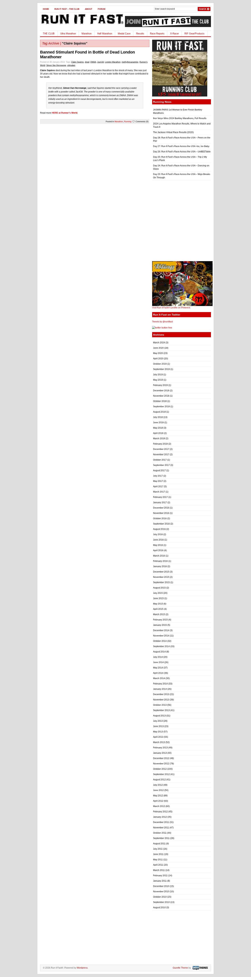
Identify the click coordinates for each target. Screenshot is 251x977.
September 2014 (161, 646)
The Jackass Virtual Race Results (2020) (173, 132)
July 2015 (158, 593)
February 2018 (160, 444)
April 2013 (158, 737)
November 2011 (161, 827)
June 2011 (158, 854)
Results (140, 33)
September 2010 (161, 902)
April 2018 (158, 433)
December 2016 (161, 508)
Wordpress (82, 968)
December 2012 (161, 758)
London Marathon (113, 62)
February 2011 (160, 875)
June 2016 (158, 539)
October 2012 (160, 769)
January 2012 (160, 817)
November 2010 (161, 891)
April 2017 (158, 486)
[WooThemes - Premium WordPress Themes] (199, 968)
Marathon (87, 33)
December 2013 (161, 694)
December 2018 (161, 390)
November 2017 (161, 454)
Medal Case (124, 33)
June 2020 (158, 348)
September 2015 (161, 582)
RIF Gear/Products (194, 33)
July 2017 (158, 476)
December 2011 (161, 822)
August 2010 (159, 907)
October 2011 (159, 833)
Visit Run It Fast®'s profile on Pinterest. (171, 307)
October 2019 (160, 364)
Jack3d (100, 62)
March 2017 (159, 492)
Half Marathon (104, 33)
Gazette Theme (180, 968)
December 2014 (161, 630)
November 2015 (161, 577)
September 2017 (161, 465)
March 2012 (159, 806)
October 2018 (160, 401)
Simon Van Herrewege (56, 65)
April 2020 (158, 358)
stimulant (71, 65)
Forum (101, 9)
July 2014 (158, 657)
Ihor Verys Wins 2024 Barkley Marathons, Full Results (179, 118)
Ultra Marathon (68, 33)
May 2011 (158, 859)
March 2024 (159, 342)
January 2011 (160, 881)
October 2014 (160, 641)
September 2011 (161, 838)
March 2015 (159, 614)
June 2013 (158, 726)
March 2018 (159, 438)
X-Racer (174, 33)
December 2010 (161, 886)
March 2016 (159, 555)
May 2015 (158, 603)
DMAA (93, 62)
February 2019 (160, 385)
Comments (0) (142, 121)
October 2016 (160, 518)
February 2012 (160, 811)
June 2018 (158, 422)
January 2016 (160, 566)
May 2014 (158, 667)
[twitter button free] (162, 327)
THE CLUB (49, 33)
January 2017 (160, 502)
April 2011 (158, 865)
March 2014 (159, 678)
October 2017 (160, 460)
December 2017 (161, 449)
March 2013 (159, 742)
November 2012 (161, 763)
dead (87, 62)
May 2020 (158, 353)
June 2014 (158, 662)
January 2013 (160, 753)
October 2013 (160, 705)
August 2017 (159, 470)
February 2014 (160, 683)
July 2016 (158, 534)
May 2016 (158, 545)
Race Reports (157, 33)
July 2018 (158, 417)
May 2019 (158, 380)
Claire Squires (77, 62)
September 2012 (161, 774)
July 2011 (158, 849)
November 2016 (161, 513)
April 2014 (158, 673)
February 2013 (160, 747)
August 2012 (159, 779)
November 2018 (161, 396)
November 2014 (161, 635)
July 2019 (158, 374)
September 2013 (161, 710)
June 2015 (158, 598)
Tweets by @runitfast (162, 321)
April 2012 (158, 801)
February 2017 (160, 497)
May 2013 (158, 731)
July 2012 (158, 785)
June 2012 (158, 790)
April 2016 (158, 550)
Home (46, 9)
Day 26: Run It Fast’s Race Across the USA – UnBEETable (182, 151)
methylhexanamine (130, 62)
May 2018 (158, 428)
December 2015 (161, 571)
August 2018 (159, 412)
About (88, 9)
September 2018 (161, 406)
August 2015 (159, 587)
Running (127, 121)
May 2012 (158, 795)
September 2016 (161, 524)
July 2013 (158, 721)
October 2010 (160, 897)
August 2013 (159, 715)
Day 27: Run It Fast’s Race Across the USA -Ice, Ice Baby (181, 146)
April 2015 (158, 609)
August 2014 (159, 651)
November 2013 (161, 699)
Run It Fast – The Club (66, 9)
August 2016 (159, 529)
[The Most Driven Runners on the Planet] (82, 25)
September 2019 (161, 369)
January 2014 (160, 689)
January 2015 (160, 625)
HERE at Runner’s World (64, 113)
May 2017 (158, 481)
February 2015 (160, 619)
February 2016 (160, 561)
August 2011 (159, 843)
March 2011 (159, 870)
